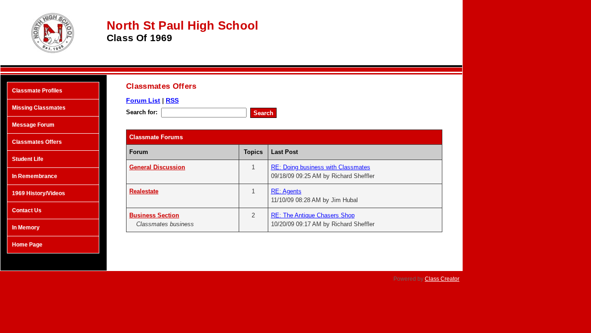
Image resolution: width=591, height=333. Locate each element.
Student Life (27, 159)
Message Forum (33, 125)
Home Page (27, 244)
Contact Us (27, 210)
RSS (172, 100)
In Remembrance (34, 176)
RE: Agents (286, 191)
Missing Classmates (39, 108)
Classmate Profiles (37, 90)
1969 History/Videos (38, 193)
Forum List (143, 100)
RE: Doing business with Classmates (320, 167)
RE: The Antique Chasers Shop (313, 215)
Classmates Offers (37, 142)
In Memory (26, 227)
